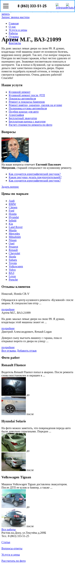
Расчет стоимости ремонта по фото (30, 124)
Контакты (15, 43)
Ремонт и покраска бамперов (27, 101)
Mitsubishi (15, 236)
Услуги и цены (18, 30)
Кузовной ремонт (19, 92)
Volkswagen (16, 266)
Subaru (13, 259)
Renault (13, 250)
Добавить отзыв (27, 350)
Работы (13, 33)
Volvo (12, 269)
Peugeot (13, 246)
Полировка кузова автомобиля (28, 108)
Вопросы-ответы (11, 548)
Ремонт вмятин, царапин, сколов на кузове (35, 105)
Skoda (12, 256)
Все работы (8, 529)
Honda (13, 213)
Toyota (13, 263)
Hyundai (14, 217)
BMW (12, 204)
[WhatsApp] (69, 6)
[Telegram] (59, 6)
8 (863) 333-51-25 (32, 6)
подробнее (8, 309)
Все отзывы (8, 350)
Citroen (13, 207)
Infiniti (12, 220)
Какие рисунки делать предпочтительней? (35, 177)
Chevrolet (14, 253)
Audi (12, 200)
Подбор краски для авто (24, 111)
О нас (12, 26)
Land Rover (16, 227)
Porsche (13, 279)
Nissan (13, 240)
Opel (11, 243)
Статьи (5, 542)
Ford (11, 210)
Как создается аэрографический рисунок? (35, 174)
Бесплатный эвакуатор (23, 118)
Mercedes (14, 233)
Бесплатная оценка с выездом (27, 121)
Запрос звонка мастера (15, 17)
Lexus (12, 276)
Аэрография (16, 114)
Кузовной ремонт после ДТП (27, 95)
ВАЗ (11, 273)
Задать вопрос (10, 186)
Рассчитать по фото (13, 560)
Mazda (13, 230)
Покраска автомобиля (22, 98)
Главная (14, 23)
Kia (11, 223)
